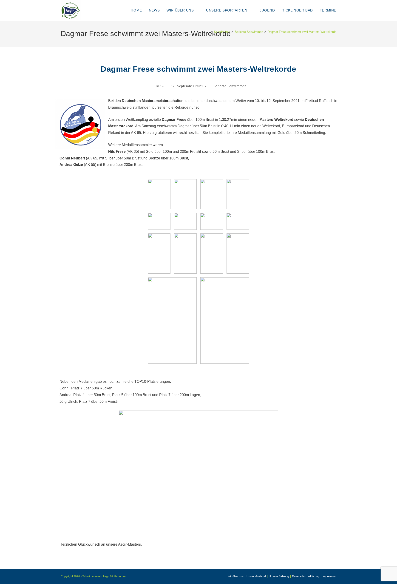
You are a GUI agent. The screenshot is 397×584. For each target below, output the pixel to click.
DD (158, 86)
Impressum (329, 576)
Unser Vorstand (256, 576)
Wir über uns (236, 576)
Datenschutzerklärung (306, 576)
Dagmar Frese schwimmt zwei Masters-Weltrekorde (302, 32)
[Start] (208, 32)
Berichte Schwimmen (230, 86)
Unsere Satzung (279, 576)
